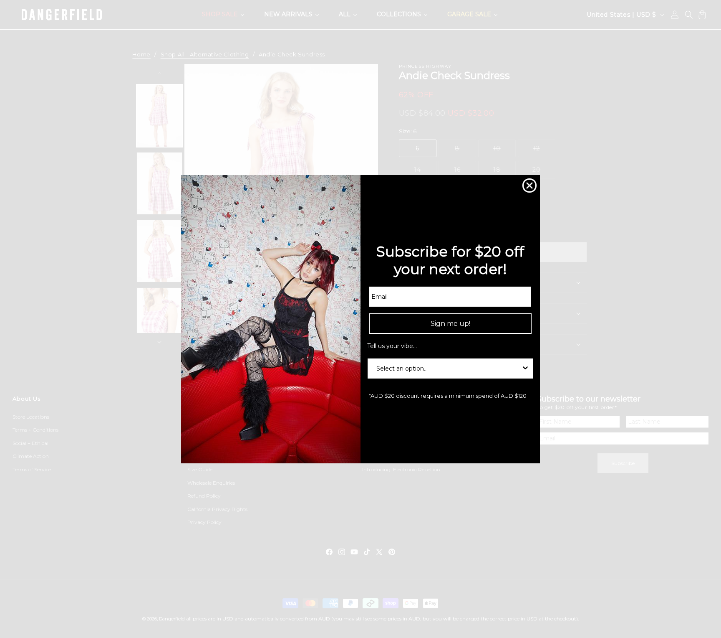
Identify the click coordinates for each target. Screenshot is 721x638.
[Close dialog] (529, 185)
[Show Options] (525, 368)
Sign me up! (450, 324)
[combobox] (447, 368)
